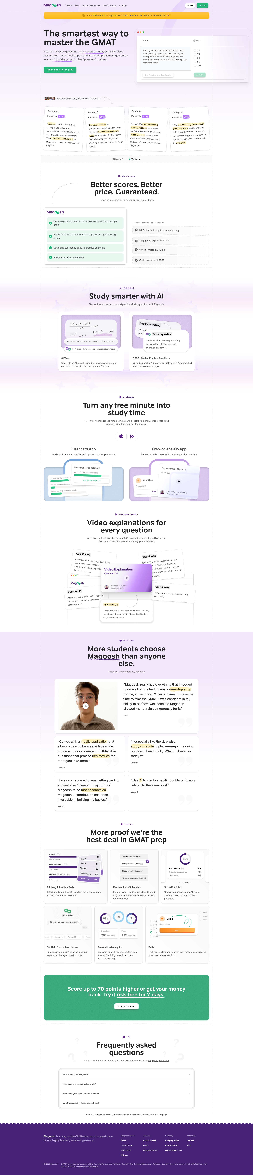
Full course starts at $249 (60, 69)
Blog (189, 1145)
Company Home (172, 1140)
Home (123, 1140)
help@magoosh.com (158, 1060)
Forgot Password (150, 1150)
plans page (162, 1114)
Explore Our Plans (126, 1006)
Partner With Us (171, 1145)
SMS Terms (126, 1150)
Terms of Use (126, 1145)
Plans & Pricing (149, 1140)
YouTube (190, 1140)
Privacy (124, 1155)
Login (145, 1145)
